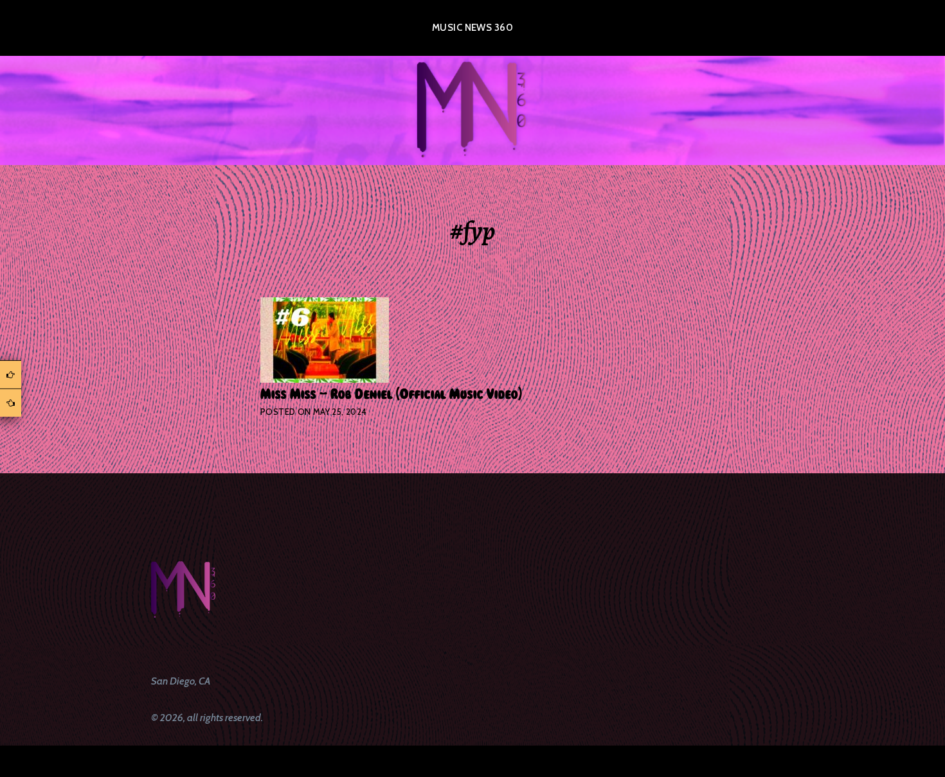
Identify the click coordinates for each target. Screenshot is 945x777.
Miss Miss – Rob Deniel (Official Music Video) (391, 394)
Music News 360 (472, 27)
